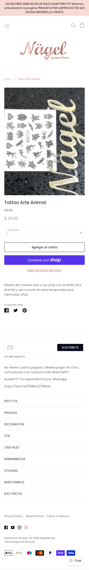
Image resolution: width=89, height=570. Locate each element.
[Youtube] (11, 527)
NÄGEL (8, 210)
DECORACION (14, 424)
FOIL (7, 436)
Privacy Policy (13, 516)
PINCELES (10, 413)
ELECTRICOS (13, 493)
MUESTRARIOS (14, 482)
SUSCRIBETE (70, 347)
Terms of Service (58, 516)
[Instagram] (17, 527)
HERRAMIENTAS (14, 459)
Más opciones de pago (44, 270)
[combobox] (44, 232)
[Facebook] (4, 527)
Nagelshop (47, 538)
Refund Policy (35, 516)
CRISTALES (11, 447)
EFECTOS (10, 401)
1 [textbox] (7, 234)
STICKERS (11, 470)
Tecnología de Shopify (19, 542)
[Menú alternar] (7, 25)
